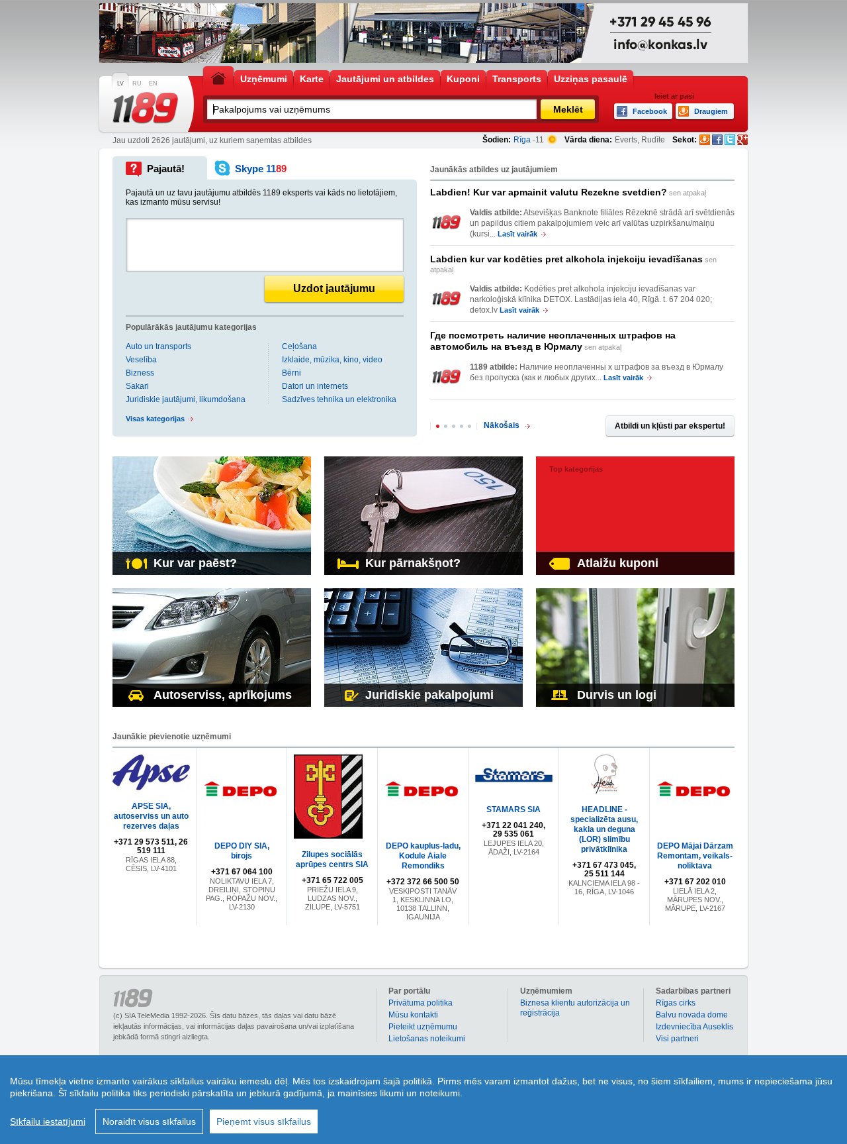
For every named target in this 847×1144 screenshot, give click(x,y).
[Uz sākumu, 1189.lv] (218, 78)
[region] (423, 1099)
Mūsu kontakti (413, 1014)
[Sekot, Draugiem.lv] (704, 139)
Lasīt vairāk (517, 234)
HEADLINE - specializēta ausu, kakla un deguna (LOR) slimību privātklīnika (604, 829)
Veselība (141, 359)
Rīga (522, 139)
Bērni (291, 373)
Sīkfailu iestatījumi (47, 1121)
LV (120, 83)
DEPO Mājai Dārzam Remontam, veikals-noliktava (695, 855)
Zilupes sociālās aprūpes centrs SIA (332, 859)
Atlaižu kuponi (617, 563)
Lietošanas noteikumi (426, 1038)
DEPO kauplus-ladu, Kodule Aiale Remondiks (423, 855)
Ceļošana (299, 346)
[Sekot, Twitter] (730, 139)
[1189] (446, 222)
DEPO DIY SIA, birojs (241, 850)
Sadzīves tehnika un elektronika (339, 399)
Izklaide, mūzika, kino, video (332, 359)
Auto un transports (158, 346)
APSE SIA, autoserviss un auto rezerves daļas (151, 816)
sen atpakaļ (568, 192)
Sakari (137, 386)
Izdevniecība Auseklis (694, 1026)
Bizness (140, 373)
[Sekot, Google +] (742, 139)
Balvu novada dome (692, 1014)
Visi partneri (677, 1038)
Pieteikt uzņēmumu (422, 1026)
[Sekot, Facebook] (717, 139)
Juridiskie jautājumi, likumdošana (185, 399)
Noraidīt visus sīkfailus (149, 1121)
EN (153, 83)
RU (137, 83)
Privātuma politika (420, 1003)
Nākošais (501, 425)
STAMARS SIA (513, 809)
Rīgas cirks (675, 1003)
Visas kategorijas (155, 419)
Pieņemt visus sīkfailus (263, 1121)
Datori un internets (315, 386)
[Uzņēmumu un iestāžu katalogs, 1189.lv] (145, 108)
